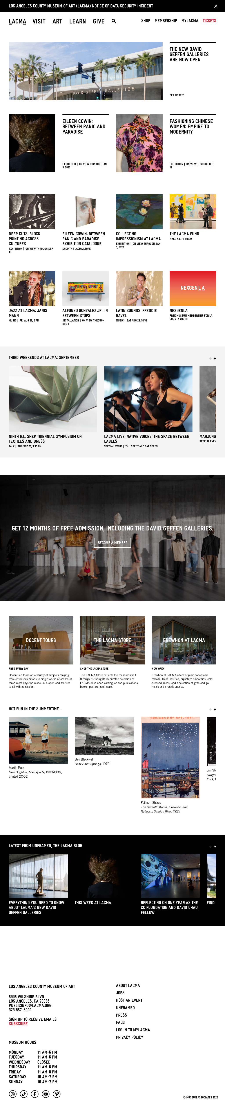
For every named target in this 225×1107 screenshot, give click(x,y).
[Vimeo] (57, 1094)
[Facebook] (35, 1094)
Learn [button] (77, 22)
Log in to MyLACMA (133, 1030)
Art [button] (57, 22)
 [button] (114, 22)
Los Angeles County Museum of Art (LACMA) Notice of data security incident (81, 6)
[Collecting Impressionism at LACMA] (139, 223)
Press (121, 1016)
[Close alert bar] (214, 6)
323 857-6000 (20, 1010)
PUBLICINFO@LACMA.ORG (30, 1006)
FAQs (120, 1023)
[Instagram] (13, 1094)
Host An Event (129, 1001)
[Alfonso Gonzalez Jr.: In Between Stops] (85, 300)
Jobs (120, 993)
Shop (145, 21)
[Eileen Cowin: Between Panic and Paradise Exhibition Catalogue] (85, 224)
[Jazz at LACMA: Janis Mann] (32, 298)
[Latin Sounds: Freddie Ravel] (139, 298)
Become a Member (112, 543)
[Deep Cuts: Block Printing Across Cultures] (32, 225)
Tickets (209, 21)
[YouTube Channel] (46, 1094)
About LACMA (128, 986)
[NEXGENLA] (193, 297)
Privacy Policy (129, 1038)
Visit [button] (39, 22)
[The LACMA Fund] (193, 219)
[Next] (215, 358)
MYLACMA (189, 21)
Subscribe (18, 1024)
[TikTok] (24, 1094)
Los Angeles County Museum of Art (42, 987)
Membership (166, 21)
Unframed (125, 1008)
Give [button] (99, 22)
